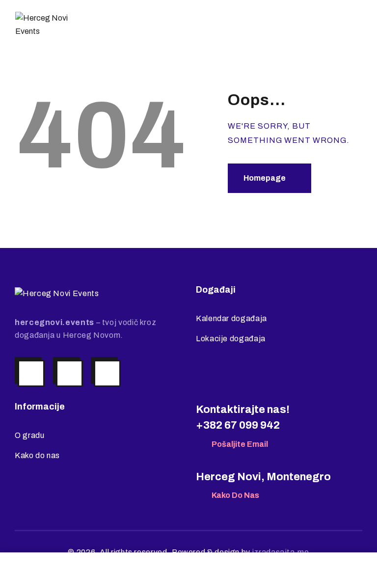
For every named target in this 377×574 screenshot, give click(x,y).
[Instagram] (31, 373)
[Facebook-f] (69, 373)
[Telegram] (107, 373)
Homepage (264, 178)
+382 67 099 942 (238, 425)
